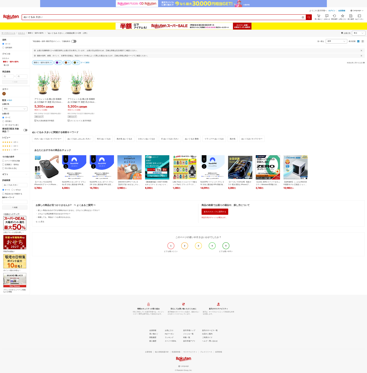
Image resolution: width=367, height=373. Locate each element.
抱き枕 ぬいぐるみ (124, 139)
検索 (15, 82)
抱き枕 (232, 139)
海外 (10, 100)
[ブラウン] (4, 93)
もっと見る (40, 222)
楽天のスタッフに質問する (215, 212)
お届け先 (5, 104)
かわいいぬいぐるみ (146, 139)
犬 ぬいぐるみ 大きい (170, 139)
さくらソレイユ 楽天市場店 (80, 121)
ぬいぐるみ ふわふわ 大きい (79, 139)
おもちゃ (21, 33)
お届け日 (5, 114)
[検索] (309, 17)
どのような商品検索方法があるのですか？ (54, 214)
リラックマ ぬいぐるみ (214, 139)
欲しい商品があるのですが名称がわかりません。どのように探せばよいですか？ (69, 210)
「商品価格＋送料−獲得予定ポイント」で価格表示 (50, 41)
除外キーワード (8, 197)
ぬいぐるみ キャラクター (251, 139)
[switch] (25, 130)
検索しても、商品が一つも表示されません (54, 217)
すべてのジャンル (8, 33)
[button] (357, 11)
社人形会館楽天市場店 (45, 121)
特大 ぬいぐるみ (104, 139)
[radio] (3, 44)
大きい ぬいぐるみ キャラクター (48, 139)
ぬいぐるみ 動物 (192, 139)
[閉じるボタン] (361, 50)
